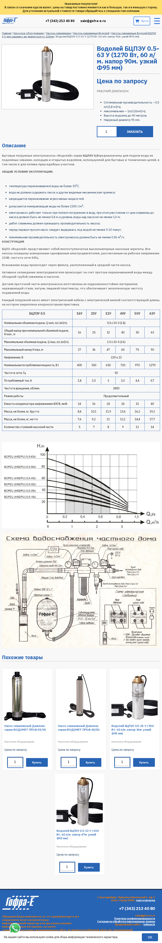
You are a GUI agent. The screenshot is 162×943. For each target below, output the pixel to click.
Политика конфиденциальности (134, 918)
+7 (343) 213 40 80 (59, 21)
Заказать (135, 132)
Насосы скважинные (58, 33)
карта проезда (145, 900)
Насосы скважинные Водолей (91, 33)
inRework (149, 924)
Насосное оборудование (28, 33)
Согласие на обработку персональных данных (126, 921)
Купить (37, 762)
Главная (6, 33)
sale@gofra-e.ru (93, 21)
